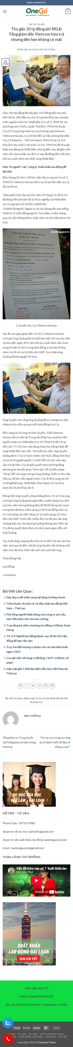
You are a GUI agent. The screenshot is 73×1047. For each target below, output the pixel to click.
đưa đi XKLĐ (42, 505)
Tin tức (21, 1034)
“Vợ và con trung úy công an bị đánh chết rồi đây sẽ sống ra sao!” (55, 742)
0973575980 (27, 823)
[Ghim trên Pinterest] (46, 686)
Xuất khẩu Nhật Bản (31, 1036)
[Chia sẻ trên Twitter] (33, 686)
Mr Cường (49, 49)
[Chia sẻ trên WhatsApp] (20, 686)
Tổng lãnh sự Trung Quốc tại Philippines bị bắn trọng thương (19, 742)
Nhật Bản (35, 122)
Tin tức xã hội (36, 24)
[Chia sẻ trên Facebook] (27, 686)
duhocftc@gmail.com (41, 831)
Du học (33, 1034)
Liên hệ (62, 1036)
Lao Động (8, 566)
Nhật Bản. (48, 158)
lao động (18, 112)
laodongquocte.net (55, 839)
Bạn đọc (51, 1036)
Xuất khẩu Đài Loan (52, 1034)
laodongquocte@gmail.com (27, 848)
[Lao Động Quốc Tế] (36, 11)
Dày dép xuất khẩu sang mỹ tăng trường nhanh (35, 597)
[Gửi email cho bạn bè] (40, 686)
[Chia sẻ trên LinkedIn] (52, 686)
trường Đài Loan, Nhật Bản (19, 483)
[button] (5, 11)
